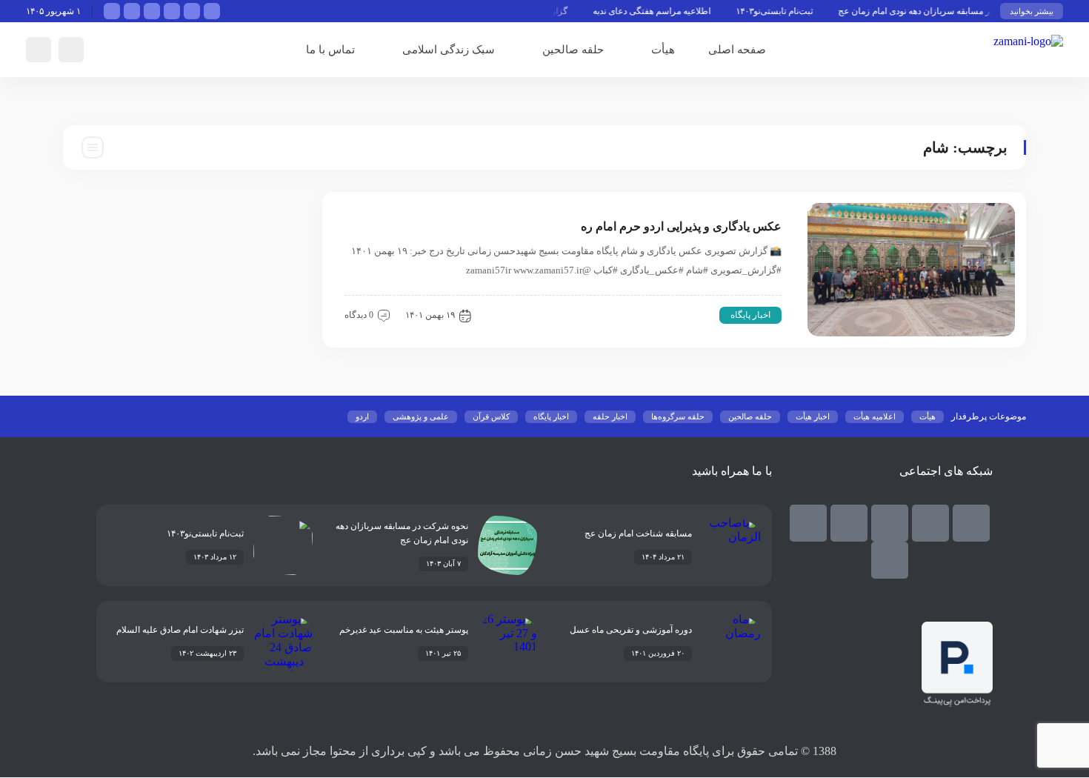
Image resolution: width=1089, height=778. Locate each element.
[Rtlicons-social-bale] (971, 523)
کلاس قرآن (491, 416)
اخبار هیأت (813, 416)
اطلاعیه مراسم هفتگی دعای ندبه (662, 11)
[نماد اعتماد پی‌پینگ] (957, 702)
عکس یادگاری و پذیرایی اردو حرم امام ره (681, 226)
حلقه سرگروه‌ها (678, 416)
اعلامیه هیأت (874, 416)
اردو (362, 416)
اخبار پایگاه (750, 315)
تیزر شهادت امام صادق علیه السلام (180, 630)
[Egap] (848, 523)
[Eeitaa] (889, 523)
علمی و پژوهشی (421, 416)
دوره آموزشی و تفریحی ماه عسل (631, 630)
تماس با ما (330, 50)
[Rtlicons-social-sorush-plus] (889, 560)
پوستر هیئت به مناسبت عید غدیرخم (403, 630)
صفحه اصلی (737, 50)
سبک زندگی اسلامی (448, 50)
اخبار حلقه (610, 416)
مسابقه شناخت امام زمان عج (638, 533)
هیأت (663, 50)
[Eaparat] (808, 523)
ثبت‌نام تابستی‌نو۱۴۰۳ (784, 11)
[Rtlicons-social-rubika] (930, 523)
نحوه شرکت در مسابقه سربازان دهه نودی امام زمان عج (949, 11)
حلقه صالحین (573, 50)
